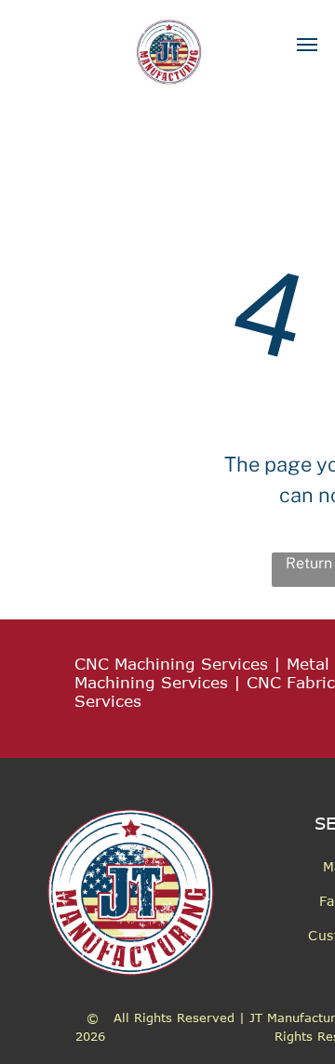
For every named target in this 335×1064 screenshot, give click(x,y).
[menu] (307, 44)
